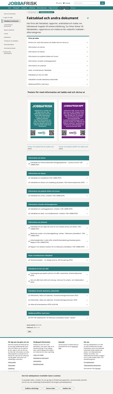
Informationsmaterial (9, 48)
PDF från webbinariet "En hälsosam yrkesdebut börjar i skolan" (53, 318)
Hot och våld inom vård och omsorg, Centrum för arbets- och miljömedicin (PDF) (57, 281)
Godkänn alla (67, 388)
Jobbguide (24, 8)
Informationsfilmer (9, 44)
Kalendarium (7, 37)
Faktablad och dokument (11, 21)
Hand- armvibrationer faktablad (39, 70)
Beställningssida (38, 364)
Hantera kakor (50, 388)
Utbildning (32, 8)
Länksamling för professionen (8, 25)
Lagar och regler (8, 17)
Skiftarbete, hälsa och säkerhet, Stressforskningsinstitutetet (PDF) (54, 295)
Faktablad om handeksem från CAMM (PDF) (45, 178)
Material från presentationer (8, 52)
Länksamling (37, 361)
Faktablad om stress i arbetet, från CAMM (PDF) (47, 196)
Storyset (97, 368)
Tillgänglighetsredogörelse (92, 365)
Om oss (73, 8)
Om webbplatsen (89, 362)
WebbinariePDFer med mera (38, 84)
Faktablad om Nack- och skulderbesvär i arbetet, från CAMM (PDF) (54, 213)
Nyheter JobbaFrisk (9, 30)
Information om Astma (36, 47)
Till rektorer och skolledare (11, 41)
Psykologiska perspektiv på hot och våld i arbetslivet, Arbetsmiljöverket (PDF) (56, 274)
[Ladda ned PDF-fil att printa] (42, 120)
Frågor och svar (53, 8)
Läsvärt (6, 33)
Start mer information (10, 14)
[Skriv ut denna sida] (88, 18)
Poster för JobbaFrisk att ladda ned (41, 147)
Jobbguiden (11, 365)
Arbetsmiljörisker (42, 8)
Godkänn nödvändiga (31, 388)
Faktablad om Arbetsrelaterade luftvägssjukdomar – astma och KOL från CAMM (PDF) (56, 163)
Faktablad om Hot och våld (38, 75)
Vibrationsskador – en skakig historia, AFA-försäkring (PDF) (51, 260)
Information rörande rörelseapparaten (42, 61)
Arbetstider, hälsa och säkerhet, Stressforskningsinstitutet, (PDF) (53, 300)
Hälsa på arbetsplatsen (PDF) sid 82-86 (44, 304)
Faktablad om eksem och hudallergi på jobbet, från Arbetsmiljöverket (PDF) (57, 182)
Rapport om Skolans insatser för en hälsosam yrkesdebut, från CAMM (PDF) (57, 247)
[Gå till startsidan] (22, 3)
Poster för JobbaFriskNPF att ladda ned (73, 147)
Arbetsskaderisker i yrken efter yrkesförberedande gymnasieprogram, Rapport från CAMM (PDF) (55, 241)
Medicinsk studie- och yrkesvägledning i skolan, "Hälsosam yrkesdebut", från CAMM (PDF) (57, 234)
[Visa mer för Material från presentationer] (3, 52)
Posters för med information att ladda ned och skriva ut (48, 42)
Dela (30, 331)
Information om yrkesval (37, 66)
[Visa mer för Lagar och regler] (3, 17)
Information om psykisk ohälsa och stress (43, 56)
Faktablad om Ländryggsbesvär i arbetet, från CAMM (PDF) (51, 209)
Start (9, 8)
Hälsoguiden (12, 362)
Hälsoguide (16, 8)
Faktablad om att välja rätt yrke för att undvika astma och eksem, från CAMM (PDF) (55, 228)
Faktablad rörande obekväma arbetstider (43, 79)
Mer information (64, 8)
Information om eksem (36, 52)
